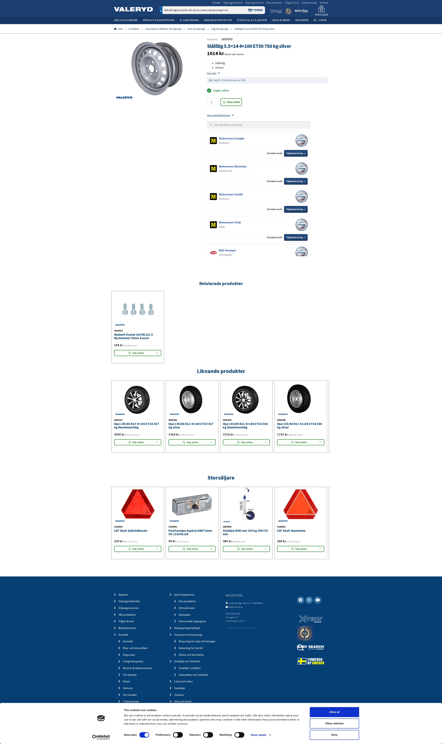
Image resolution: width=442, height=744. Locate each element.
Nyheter (217, 2)
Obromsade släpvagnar (192, 621)
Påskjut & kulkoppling (159, 20)
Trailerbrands (131, 701)
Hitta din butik (182, 701)
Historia (128, 688)
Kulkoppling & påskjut (187, 628)
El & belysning (189, 20)
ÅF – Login (320, 20)
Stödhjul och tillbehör (187, 661)
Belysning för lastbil (191, 648)
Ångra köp (129, 654)
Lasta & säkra (281, 20)
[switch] (178, 735)
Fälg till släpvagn (219, 28)
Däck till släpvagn (196, 28)
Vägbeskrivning (295, 153)
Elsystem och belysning (188, 634)
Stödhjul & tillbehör (252, 20)
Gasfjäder (302, 20)
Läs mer (211, 73)
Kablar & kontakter (218, 20)
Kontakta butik (274, 153)
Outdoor (179, 694)
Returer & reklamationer (137, 668)
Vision (126, 681)
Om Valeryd (129, 674)
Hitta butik (321, 14)
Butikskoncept (309, 2)
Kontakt (324, 2)
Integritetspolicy (133, 661)
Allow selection (334, 723)
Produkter (134, 28)
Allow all (334, 711)
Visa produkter (187, 601)
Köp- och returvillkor (135, 648)
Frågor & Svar (292, 2)
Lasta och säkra (183, 681)
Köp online (233, 102)
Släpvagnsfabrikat (232, 2)
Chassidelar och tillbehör (193, 674)
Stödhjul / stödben (190, 668)
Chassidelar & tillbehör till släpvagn (163, 28)
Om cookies (130, 694)
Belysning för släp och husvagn (197, 641)
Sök (260, 24)
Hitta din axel (187, 608)
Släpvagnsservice (254, 2)
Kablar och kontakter (191, 654)
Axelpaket (185, 614)
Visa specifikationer (218, 115)
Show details (258, 734)
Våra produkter (274, 2)
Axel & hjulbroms (126, 20)
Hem (120, 28)
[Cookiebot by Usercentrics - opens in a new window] (101, 737)
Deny (334, 734)
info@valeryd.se (235, 606)
